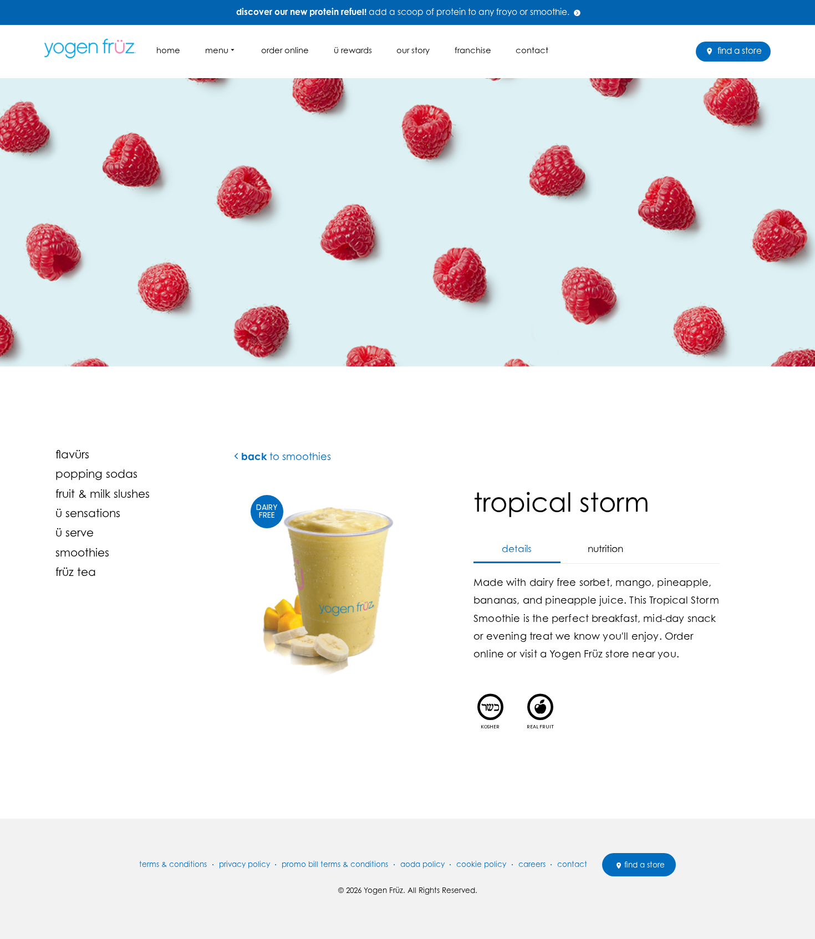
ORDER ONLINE (285, 50)
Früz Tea (75, 572)
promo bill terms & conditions (335, 864)
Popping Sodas (96, 474)
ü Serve (74, 532)
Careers (532, 864)
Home (168, 50)
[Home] (94, 48)
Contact (532, 50)
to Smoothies (286, 456)
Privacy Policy (244, 864)
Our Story (413, 50)
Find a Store (738, 50)
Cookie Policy (481, 864)
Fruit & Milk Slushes (102, 494)
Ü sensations (87, 513)
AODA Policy (422, 864)
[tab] (517, 549)
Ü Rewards (353, 50)
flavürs (72, 454)
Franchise (473, 50)
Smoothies (82, 552)
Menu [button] (216, 50)
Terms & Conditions (173, 864)
